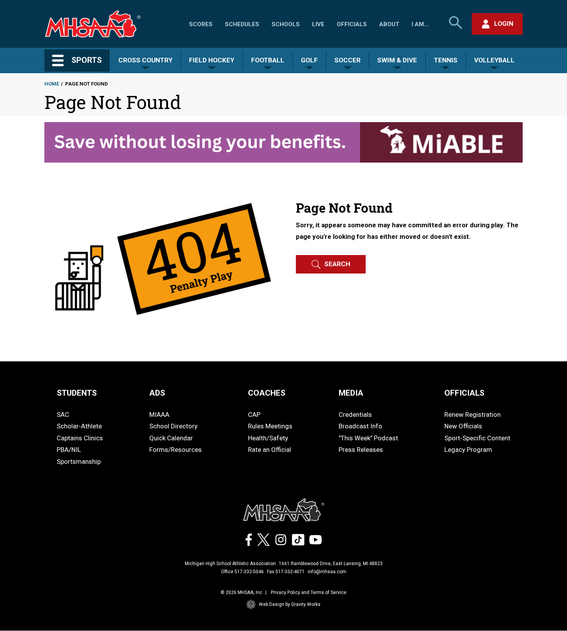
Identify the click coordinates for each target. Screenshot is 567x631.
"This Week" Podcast (368, 438)
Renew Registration (472, 414)
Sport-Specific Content (477, 438)
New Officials (463, 426)
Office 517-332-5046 (242, 571)
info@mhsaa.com (327, 571)
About (389, 24)
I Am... (420, 24)
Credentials (355, 414)
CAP (254, 414)
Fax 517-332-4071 (286, 571)
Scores (201, 24)
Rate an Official (269, 449)
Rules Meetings (270, 426)
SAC (63, 414)
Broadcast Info (360, 426)
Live (318, 24)
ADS (157, 393)
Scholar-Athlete (79, 426)
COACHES (266, 393)
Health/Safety (268, 438)
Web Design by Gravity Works (290, 604)
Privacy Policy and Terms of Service (308, 592)
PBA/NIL (69, 449)
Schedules (242, 24)
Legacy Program (468, 449)
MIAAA (159, 414)
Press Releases (361, 449)
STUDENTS (77, 393)
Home (51, 84)
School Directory (173, 426)
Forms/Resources (175, 449)
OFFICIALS (464, 393)
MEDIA (351, 393)
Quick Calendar (171, 438)
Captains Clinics (80, 438)
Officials (352, 24)
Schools (286, 24)
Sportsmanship (79, 461)
